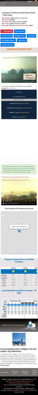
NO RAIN (8, 20)
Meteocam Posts (15, 372)
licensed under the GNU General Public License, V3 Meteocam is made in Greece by (20, 381)
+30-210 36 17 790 (24, 390)
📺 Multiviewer (7, 31)
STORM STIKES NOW (34, 372)
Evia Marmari (19, 31)
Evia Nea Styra (6, 36)
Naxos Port (22, 40)
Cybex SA (6, 385)
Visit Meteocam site (19, 96)
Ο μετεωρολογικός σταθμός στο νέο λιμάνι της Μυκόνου (18, 350)
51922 (24, 25)
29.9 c (14, 23)
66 (20, 18)
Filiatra (11, 25)
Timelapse (19, 92)
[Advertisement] (19, 138)
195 (7, 18)
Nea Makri (31, 36)
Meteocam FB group (25, 372)
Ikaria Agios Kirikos (8, 40)
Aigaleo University (15, 23)
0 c (9, 25)
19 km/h (14, 22)
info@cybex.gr (10, 390)
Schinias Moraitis (7, 45)
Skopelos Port (19, 36)
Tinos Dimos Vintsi (15, 22)
